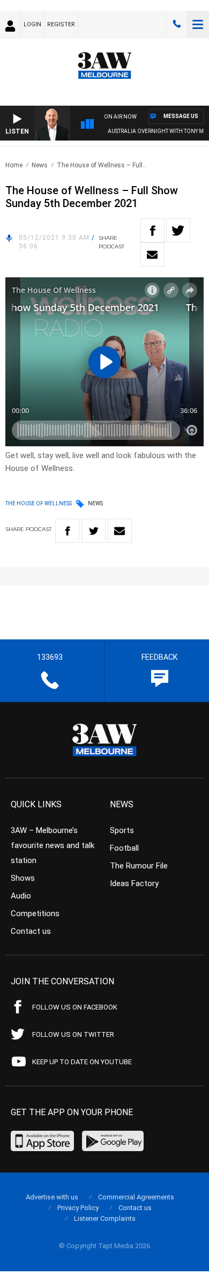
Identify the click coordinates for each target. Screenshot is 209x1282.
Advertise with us (52, 1197)
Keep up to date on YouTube (82, 1062)
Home (14, 165)
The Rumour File (139, 866)
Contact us (31, 931)
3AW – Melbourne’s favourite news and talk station (52, 845)
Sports (122, 830)
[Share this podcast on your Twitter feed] (178, 230)
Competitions (35, 913)
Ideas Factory (134, 883)
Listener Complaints (105, 1218)
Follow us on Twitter (73, 1034)
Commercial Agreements (136, 1197)
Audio (21, 896)
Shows (23, 878)
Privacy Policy (78, 1208)
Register (61, 24)
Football (124, 848)
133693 (177, 24)
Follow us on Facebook (74, 1007)
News (40, 165)
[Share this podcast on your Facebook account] (152, 230)
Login (32, 24)
